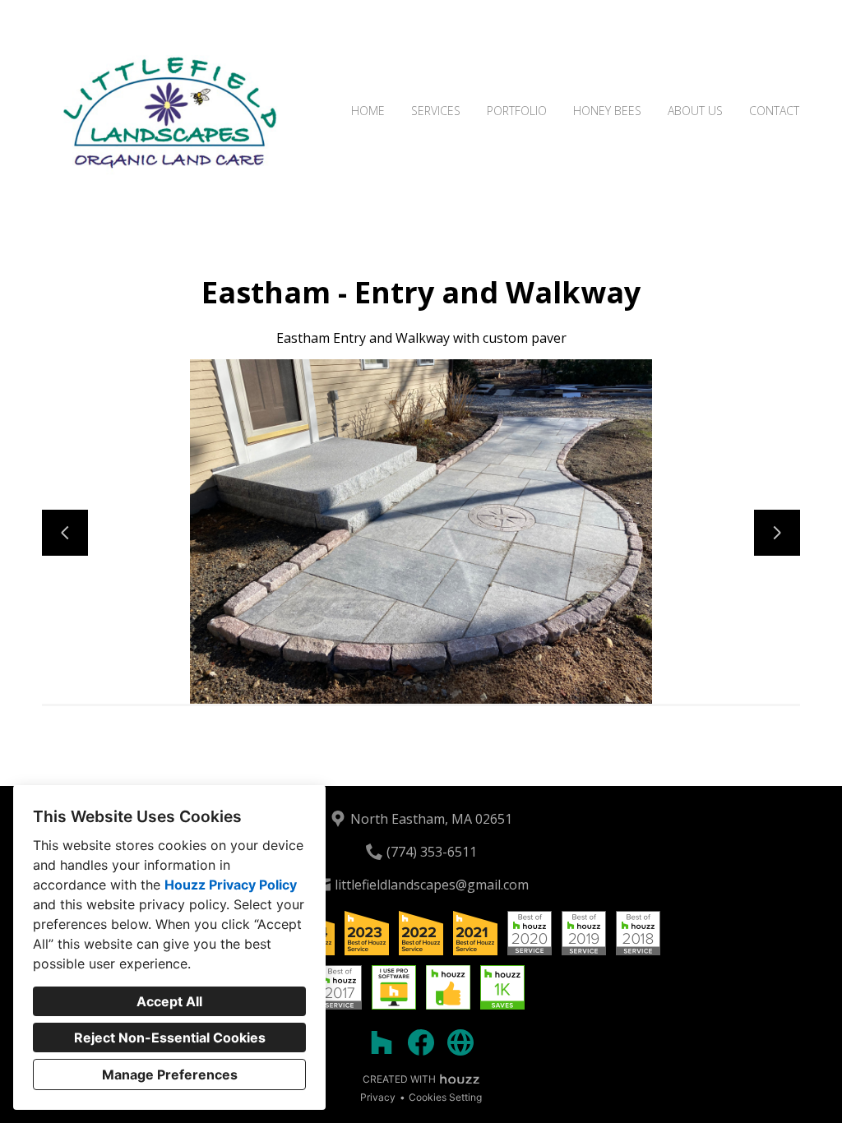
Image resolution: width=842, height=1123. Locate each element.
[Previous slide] (65, 533)
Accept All (169, 1001)
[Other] (460, 1042)
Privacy (378, 1097)
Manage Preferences (170, 1074)
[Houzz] (381, 1042)
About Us (695, 110)
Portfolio (517, 110)
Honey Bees (607, 110)
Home (368, 110)
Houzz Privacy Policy (230, 884)
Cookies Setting (445, 1097)
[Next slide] (777, 533)
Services (435, 110)
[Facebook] (421, 1042)
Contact (774, 110)
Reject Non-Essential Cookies (170, 1037)
